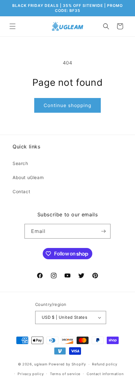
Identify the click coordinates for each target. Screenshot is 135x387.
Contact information (105, 374)
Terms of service (65, 374)
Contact (21, 191)
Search (20, 163)
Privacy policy (31, 374)
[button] (12, 26)
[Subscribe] (103, 231)
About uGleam (28, 177)
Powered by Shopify (67, 364)
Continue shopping (67, 105)
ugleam (40, 364)
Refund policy (104, 364)
